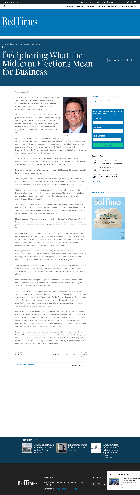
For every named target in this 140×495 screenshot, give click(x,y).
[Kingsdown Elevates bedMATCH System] (61, 448)
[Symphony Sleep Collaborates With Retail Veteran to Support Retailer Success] (96, 448)
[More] (132, 60)
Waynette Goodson (77, 365)
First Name (97, 119)
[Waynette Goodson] (43, 389)
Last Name (97, 127)
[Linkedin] (124, 2)
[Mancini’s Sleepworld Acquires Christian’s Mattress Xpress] (27, 448)
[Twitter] (127, 60)
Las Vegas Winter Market (107, 177)
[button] (4, 6)
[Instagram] (128, 2)
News (4, 44)
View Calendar (96, 181)
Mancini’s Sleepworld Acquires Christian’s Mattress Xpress (44, 447)
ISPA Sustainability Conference (110, 163)
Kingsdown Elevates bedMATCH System (77, 446)
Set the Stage (20, 354)
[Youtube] (135, 2)
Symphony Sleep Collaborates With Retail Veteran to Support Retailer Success (111, 449)
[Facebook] (131, 2)
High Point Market (104, 170)
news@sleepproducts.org (65, 489)
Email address (99, 136)
